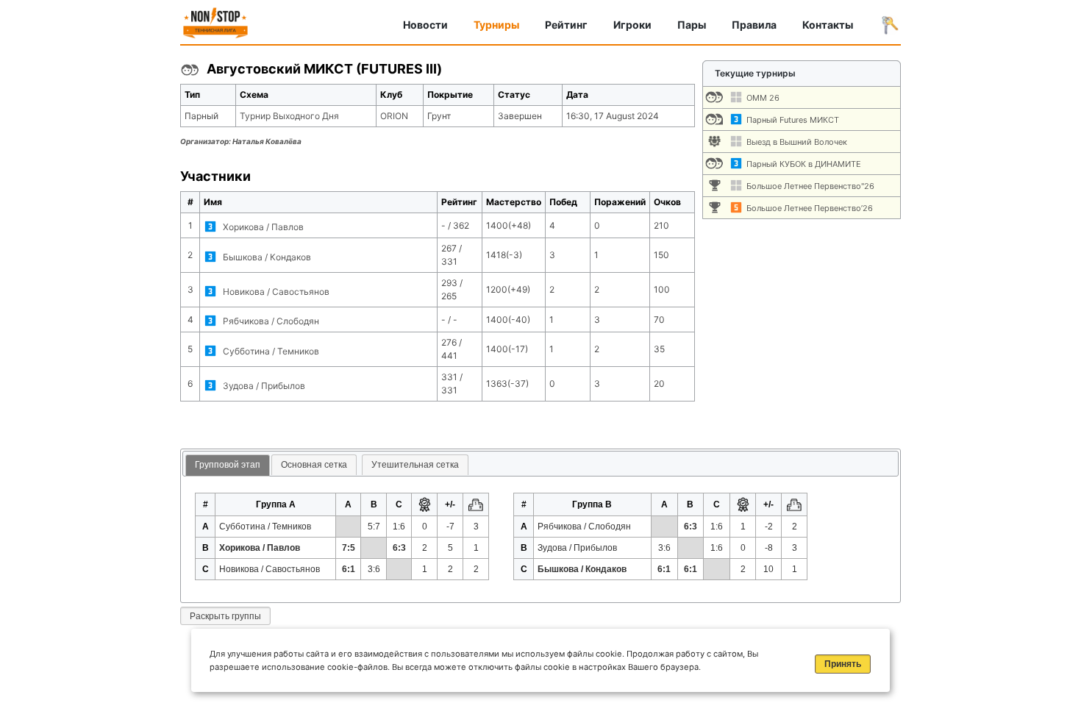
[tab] (227, 465)
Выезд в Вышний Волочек (796, 142)
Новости (425, 24)
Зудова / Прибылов (264, 385)
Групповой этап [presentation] (227, 465)
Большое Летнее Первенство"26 (810, 186)
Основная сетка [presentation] (314, 465)
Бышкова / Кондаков (267, 257)
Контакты (827, 24)
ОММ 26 (762, 98)
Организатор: (241, 141)
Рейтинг (566, 24)
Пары (691, 24)
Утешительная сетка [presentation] (415, 465)
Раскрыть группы (225, 616)
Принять (842, 664)
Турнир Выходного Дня (289, 115)
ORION (394, 115)
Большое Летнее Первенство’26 (809, 208)
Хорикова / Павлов (263, 226)
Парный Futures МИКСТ (792, 120)
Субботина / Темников (271, 351)
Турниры (496, 24)
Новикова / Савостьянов (276, 291)
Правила (754, 24)
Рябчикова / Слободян (271, 320)
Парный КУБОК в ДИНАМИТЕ (803, 164)
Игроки (632, 24)
